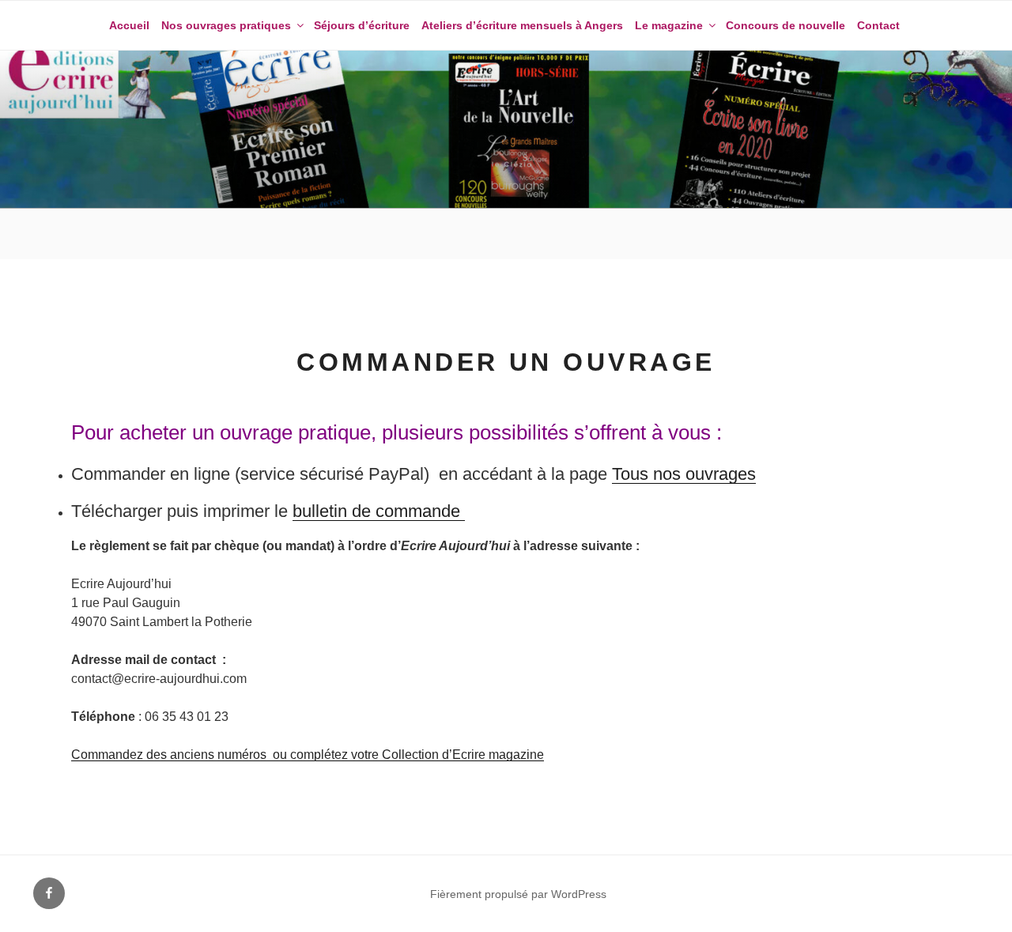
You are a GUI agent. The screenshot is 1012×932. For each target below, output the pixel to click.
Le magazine (669, 25)
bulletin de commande (379, 511)
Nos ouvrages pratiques (226, 25)
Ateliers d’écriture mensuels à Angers (522, 25)
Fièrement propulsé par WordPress (518, 894)
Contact (878, 25)
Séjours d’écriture (362, 25)
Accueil (129, 25)
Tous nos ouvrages (684, 474)
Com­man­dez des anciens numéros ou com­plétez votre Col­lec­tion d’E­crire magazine (307, 754)
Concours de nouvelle (785, 25)
